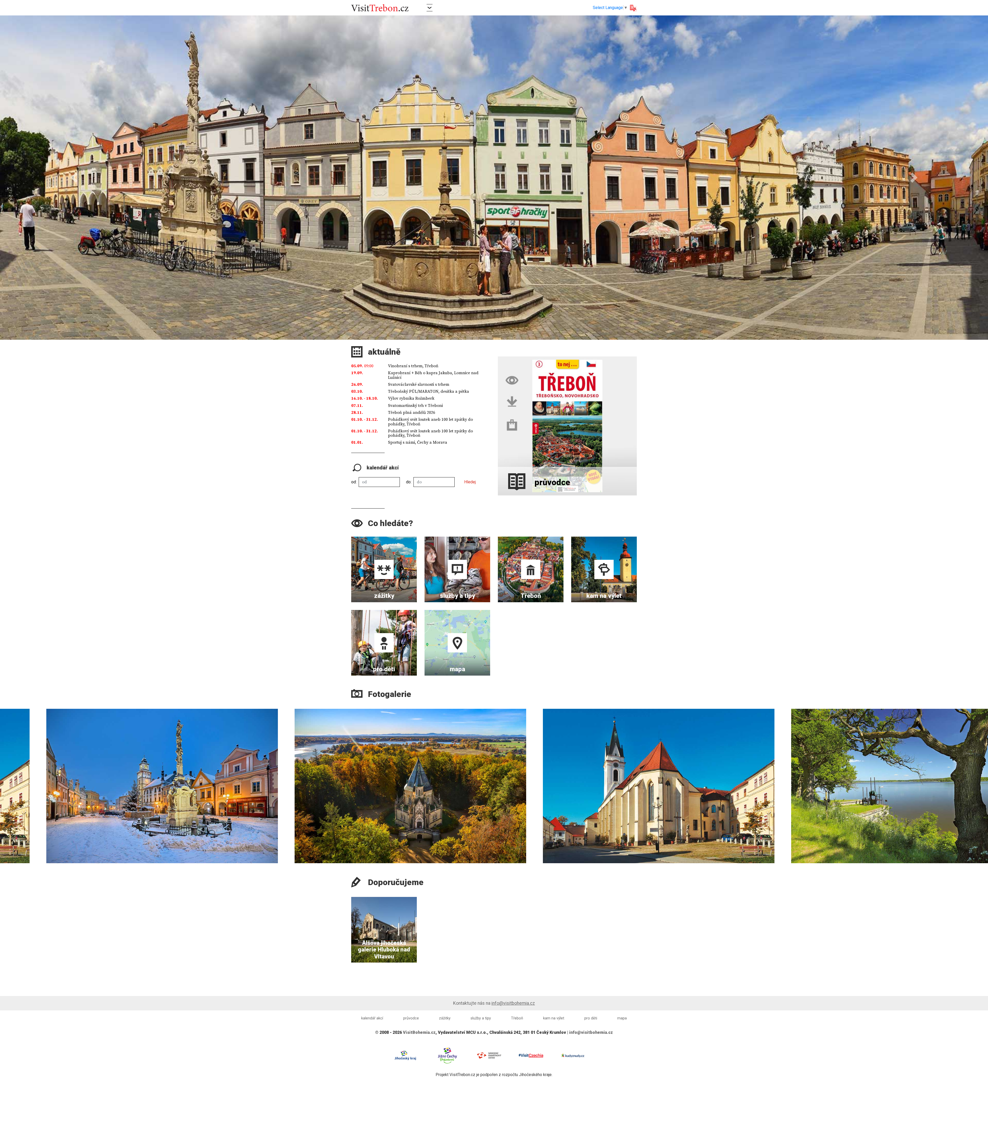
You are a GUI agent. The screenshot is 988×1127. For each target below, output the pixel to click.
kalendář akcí (372, 1018)
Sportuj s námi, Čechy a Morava (417, 442)
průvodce (411, 1018)
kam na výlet (553, 1018)
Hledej (470, 481)
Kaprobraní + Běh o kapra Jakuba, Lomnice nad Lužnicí (433, 375)
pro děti (590, 1018)
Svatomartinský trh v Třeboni (415, 405)
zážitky (445, 1018)
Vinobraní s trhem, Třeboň (413, 366)
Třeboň (517, 1018)
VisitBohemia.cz (419, 1032)
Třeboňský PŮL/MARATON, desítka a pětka (428, 391)
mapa (622, 1018)
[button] (429, 7)
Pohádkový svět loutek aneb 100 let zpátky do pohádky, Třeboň (430, 422)
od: (354, 481)
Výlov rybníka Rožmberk (411, 398)
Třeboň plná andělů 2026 (411, 412)
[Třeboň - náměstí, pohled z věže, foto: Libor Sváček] (351, 786)
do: (408, 481)
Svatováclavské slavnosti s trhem (418, 384)
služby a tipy (481, 1018)
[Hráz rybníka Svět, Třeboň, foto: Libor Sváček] (599, 786)
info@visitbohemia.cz (513, 1003)
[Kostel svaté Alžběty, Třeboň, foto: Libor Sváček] (847, 786)
